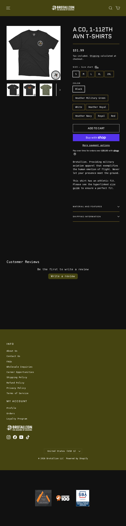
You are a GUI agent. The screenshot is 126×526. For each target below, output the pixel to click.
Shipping (94, 56)
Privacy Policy (16, 388)
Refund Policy (15, 383)
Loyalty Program (17, 418)
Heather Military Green (90, 98)
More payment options (96, 145)
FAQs (9, 361)
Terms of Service (18, 393)
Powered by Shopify (77, 458)
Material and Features (87, 206)
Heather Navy (83, 116)
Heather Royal (97, 107)
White (78, 107)
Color (76, 83)
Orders (11, 413)
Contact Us (13, 356)
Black (78, 89)
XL (99, 74)
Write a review (63, 276)
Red (113, 116)
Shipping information (87, 216)
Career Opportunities (20, 372)
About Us (12, 351)
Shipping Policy (17, 377)
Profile (11, 408)
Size (83, 67)
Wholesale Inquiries (20, 367)
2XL (109, 74)
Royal (101, 116)
